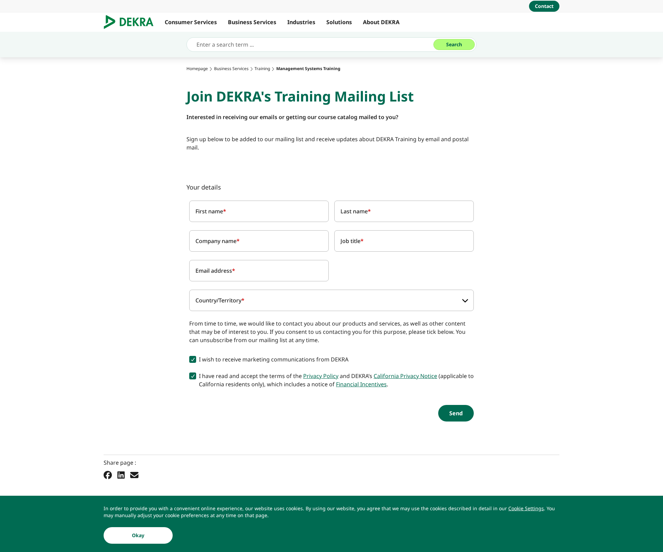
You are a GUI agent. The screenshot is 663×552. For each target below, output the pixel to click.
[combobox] (331, 300)
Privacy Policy (320, 376)
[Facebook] (108, 474)
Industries (301, 22)
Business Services (252, 22)
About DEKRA (381, 22)
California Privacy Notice (405, 376)
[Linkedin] (121, 474)
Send (456, 413)
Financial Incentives (361, 384)
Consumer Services (191, 22)
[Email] (134, 474)
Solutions (339, 22)
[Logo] (131, 22)
